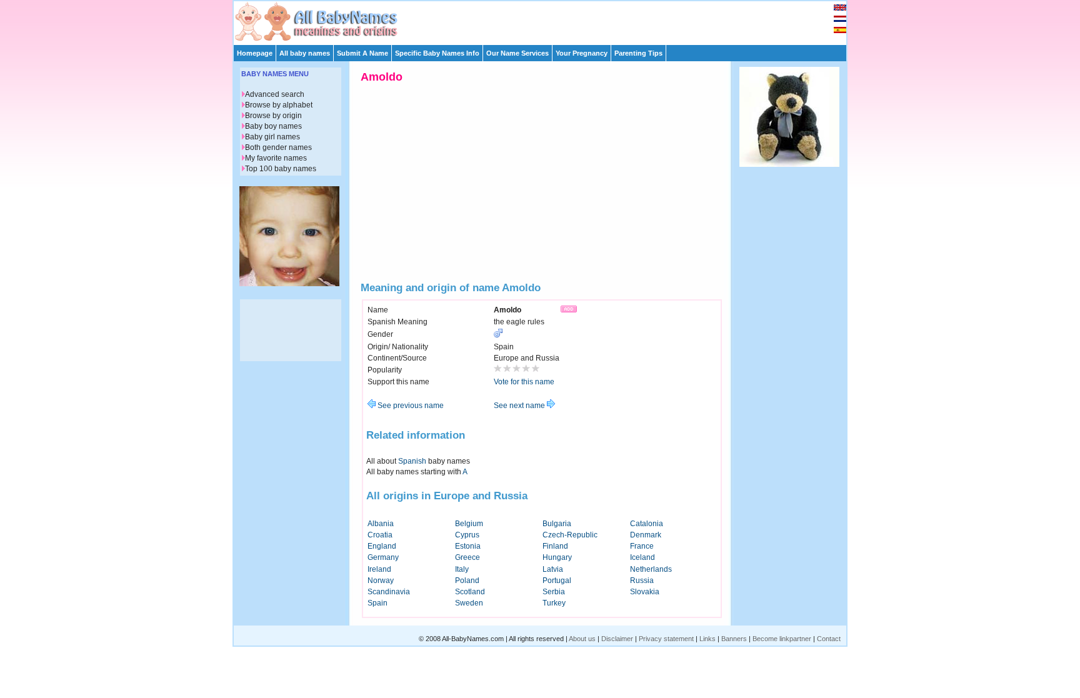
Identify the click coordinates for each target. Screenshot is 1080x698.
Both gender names (278, 147)
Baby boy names (273, 126)
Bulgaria (556, 523)
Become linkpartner (781, 638)
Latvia (552, 569)
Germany (383, 557)
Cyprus (467, 535)
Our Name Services (517, 53)
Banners (734, 638)
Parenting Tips (638, 53)
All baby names (304, 53)
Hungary (557, 557)
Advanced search (274, 94)
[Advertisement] (545, 20)
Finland (555, 546)
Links (707, 638)
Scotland (470, 591)
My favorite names (276, 158)
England (382, 546)
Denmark (645, 535)
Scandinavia (389, 591)
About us (582, 638)
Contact (829, 638)
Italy (462, 569)
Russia (642, 580)
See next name (520, 405)
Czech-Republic (570, 535)
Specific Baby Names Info (437, 53)
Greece (467, 557)
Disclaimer (617, 638)
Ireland (379, 569)
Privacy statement (666, 638)
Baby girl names (272, 136)
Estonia (468, 546)
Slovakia (644, 591)
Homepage (254, 53)
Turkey (554, 603)
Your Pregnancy (582, 53)
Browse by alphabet (278, 105)
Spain (378, 603)
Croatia (380, 535)
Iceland (642, 557)
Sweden (469, 603)
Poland (467, 580)
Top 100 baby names (280, 168)
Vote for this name (524, 381)
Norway (381, 580)
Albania (381, 523)
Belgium (469, 523)
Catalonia (646, 523)
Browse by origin (273, 115)
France (642, 546)
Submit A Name (362, 53)
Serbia (553, 591)
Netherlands (651, 569)
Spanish (412, 461)
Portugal (556, 580)
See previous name (410, 405)
